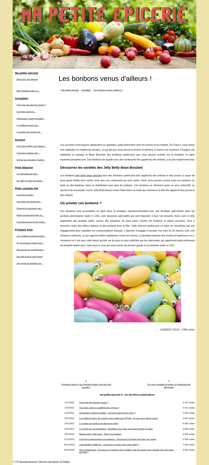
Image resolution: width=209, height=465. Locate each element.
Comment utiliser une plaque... (31, 146)
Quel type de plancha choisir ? (94, 402)
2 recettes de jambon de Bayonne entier (98, 423)
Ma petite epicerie (70, 90)
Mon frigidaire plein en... (28, 91)
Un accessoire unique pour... (30, 243)
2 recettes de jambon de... (29, 132)
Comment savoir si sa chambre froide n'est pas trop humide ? (86, 386)
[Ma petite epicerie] (104, 34)
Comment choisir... (26, 195)
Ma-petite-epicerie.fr (28, 462)
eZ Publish (65, 462)
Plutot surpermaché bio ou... (30, 215)
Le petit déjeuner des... (28, 174)
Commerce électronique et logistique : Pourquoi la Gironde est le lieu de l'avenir (117, 439)
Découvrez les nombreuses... (31, 250)
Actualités (86, 90)
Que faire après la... (26, 111)
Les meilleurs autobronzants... (31, 236)
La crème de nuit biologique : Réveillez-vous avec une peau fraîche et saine (116, 429)
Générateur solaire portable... (31, 118)
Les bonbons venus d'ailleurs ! (108, 90)
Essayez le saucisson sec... (30, 208)
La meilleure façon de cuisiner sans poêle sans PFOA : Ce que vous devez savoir (118, 418)
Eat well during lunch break (30, 256)
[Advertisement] (127, 114)
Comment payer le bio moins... (31, 222)
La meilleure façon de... (28, 125)
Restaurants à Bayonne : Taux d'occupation (100, 434)
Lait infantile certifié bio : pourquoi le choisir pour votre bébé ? (109, 445)
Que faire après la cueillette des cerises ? (99, 408)
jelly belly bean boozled (88, 175)
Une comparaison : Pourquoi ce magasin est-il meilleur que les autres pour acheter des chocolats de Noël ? (126, 451)
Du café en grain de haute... (30, 181)
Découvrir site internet (27, 79)
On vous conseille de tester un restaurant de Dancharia (168, 386)
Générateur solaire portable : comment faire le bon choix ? (107, 413)
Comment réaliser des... (28, 153)
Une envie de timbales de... (30, 263)
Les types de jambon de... (29, 201)
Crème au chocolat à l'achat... (31, 160)
